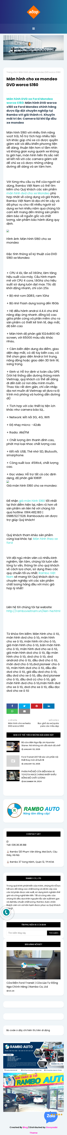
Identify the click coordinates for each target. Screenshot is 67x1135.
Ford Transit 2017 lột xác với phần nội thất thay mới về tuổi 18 (39, 758)
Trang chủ (12, 72)
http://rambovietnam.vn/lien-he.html (33, 611)
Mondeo (44, 193)
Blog (25, 1127)
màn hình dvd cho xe (22, 193)
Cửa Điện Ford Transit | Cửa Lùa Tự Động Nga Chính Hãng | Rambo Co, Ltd (32, 985)
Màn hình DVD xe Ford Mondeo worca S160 (30, 101)
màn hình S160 (34, 501)
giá (21, 501)
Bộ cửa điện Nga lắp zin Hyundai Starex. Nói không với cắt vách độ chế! (40, 744)
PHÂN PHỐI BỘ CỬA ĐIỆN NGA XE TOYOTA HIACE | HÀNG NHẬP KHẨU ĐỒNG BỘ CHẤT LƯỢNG (38, 774)
